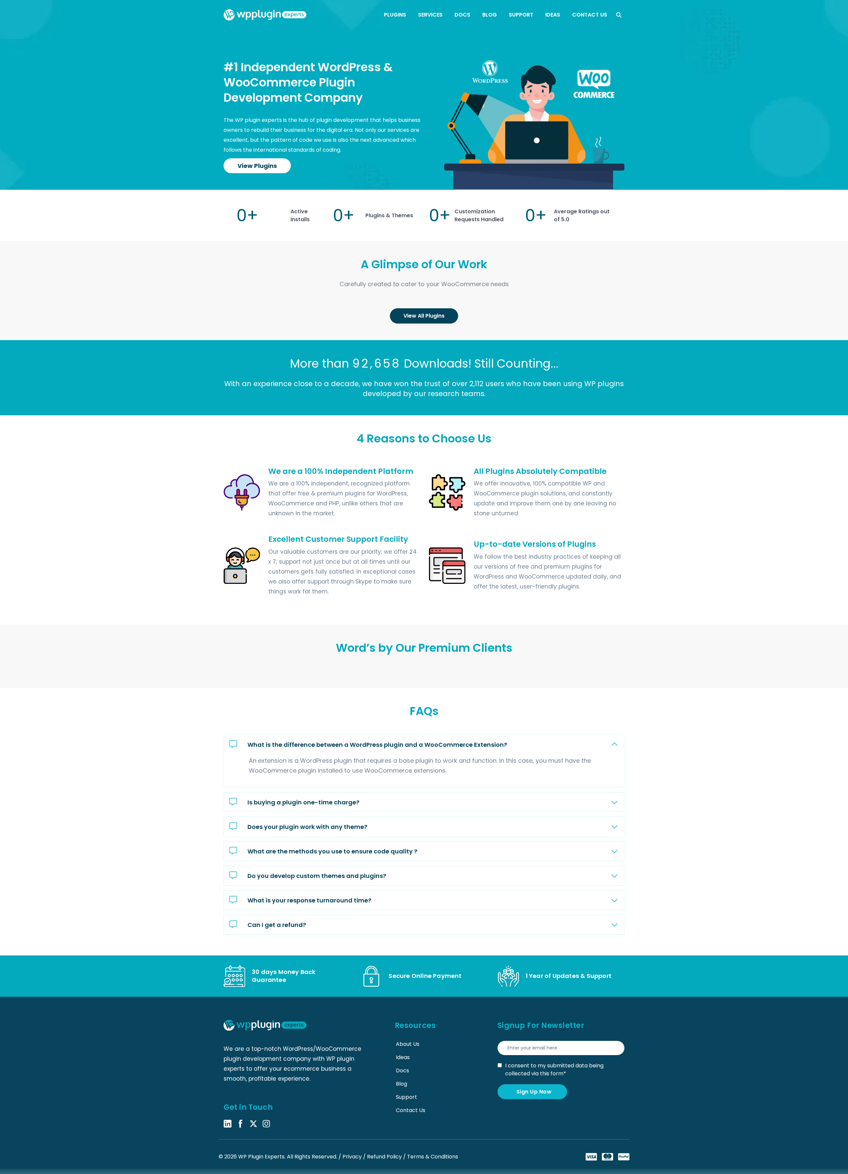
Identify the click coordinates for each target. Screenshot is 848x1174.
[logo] (265, 15)
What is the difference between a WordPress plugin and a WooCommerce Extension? (377, 744)
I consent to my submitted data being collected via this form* (554, 1069)
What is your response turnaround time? (309, 900)
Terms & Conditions (432, 1156)
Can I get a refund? (276, 924)
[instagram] (266, 1123)
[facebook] (240, 1123)
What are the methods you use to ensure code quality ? (332, 851)
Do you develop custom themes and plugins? (316, 875)
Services (430, 15)
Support (521, 15)
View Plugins (257, 166)
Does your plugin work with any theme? (307, 826)
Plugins (395, 15)
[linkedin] (228, 1123)
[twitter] (253, 1123)
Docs (462, 15)
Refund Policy (385, 1156)
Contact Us (589, 15)
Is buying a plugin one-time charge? (303, 802)
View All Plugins (424, 316)
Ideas (552, 15)
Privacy (353, 1156)
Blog (489, 15)
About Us (407, 1044)
